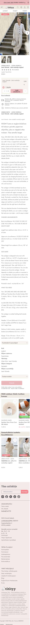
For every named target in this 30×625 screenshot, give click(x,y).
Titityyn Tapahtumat (6, 538)
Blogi (2, 578)
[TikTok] (14, 496)
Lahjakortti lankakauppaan (8, 576)
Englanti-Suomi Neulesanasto (9, 581)
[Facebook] (6, 496)
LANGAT (5, 11)
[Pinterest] (18, 496)
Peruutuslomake (5, 557)
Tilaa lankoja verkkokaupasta (9, 571)
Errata (3, 583)
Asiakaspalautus (5, 554)
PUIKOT (25, 11)
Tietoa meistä (5, 506)
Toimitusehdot (5, 550)
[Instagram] (2, 496)
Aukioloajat (4, 535)
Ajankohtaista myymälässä (8, 540)
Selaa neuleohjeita (6, 573)
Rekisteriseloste (5, 559)
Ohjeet (15, 11)
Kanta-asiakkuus (5, 561)
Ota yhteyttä (4, 509)
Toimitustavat (4, 552)
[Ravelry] (10, 496)
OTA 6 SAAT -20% (9, 2)
